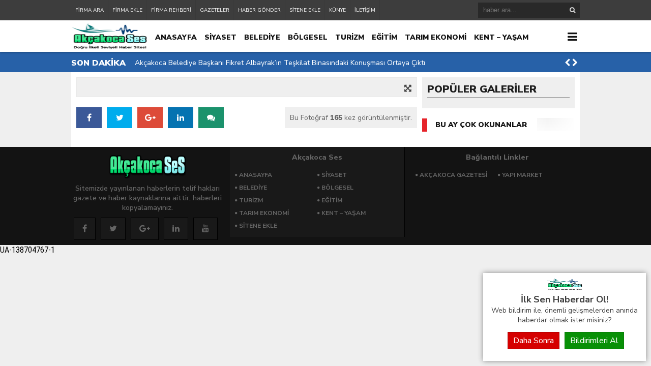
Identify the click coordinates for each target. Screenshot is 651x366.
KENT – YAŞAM (501, 37)
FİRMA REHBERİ (171, 10)
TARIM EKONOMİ (435, 37)
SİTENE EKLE (304, 10)
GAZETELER (214, 10)
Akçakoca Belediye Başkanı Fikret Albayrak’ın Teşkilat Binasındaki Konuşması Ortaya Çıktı (280, 63)
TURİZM (349, 37)
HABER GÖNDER (259, 10)
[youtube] (205, 229)
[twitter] (119, 117)
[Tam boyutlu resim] (407, 88)
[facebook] (89, 117)
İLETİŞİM (364, 10)
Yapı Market (522, 175)
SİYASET (220, 37)
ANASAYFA (176, 37)
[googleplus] (145, 229)
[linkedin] (176, 229)
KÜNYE (337, 10)
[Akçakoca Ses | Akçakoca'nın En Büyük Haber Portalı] (564, 287)
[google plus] (150, 117)
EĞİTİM (384, 37)
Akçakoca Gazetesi (453, 175)
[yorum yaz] (211, 117)
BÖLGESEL (308, 37)
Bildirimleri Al (594, 340)
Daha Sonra (533, 340)
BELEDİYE (262, 37)
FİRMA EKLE (127, 10)
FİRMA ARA (89, 10)
